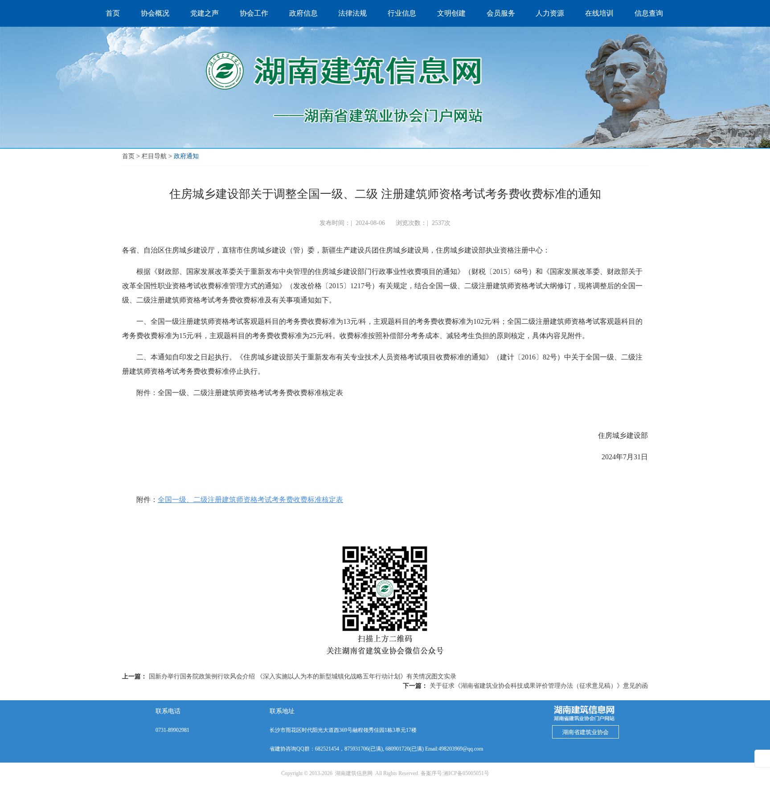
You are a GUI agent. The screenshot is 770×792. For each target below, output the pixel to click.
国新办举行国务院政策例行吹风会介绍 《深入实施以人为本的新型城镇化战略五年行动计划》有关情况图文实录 (302, 676)
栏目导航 (154, 156)
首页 (128, 156)
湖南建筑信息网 (354, 773)
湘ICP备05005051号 (466, 773)
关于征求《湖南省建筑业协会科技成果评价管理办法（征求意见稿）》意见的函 (539, 685)
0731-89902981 (172, 730)
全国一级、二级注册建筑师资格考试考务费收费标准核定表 (250, 499)
